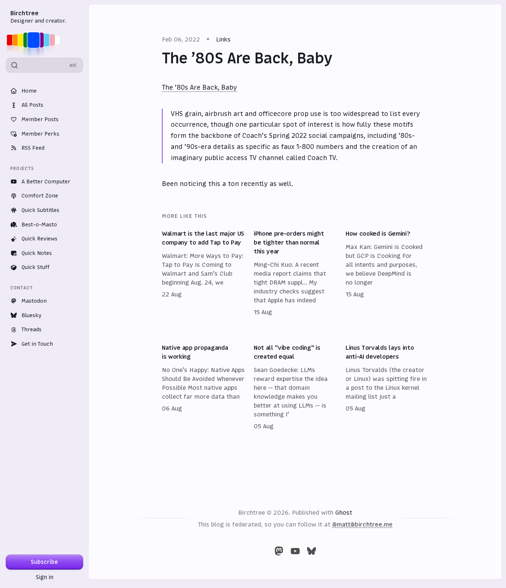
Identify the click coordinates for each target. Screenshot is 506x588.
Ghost (343, 512)
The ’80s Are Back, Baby (199, 87)
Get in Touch (37, 344)
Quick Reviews (39, 238)
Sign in (44, 577)
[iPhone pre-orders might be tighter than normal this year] (295, 273)
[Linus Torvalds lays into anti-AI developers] (387, 387)
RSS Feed (32, 148)
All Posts (32, 105)
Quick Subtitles (40, 210)
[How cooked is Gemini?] (387, 273)
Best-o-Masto (39, 224)
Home (29, 90)
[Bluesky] (311, 551)
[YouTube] (295, 551)
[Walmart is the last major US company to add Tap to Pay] (203, 273)
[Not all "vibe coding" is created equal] (295, 387)
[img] (36, 40)
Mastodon (34, 301)
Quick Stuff (35, 267)
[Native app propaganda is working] (203, 387)
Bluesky (31, 315)
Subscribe (44, 562)
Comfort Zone (39, 195)
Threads (31, 329)
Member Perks (40, 133)
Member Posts (40, 119)
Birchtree (24, 13)
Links (223, 39)
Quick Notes (36, 253)
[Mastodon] (279, 551)
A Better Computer (45, 181)
